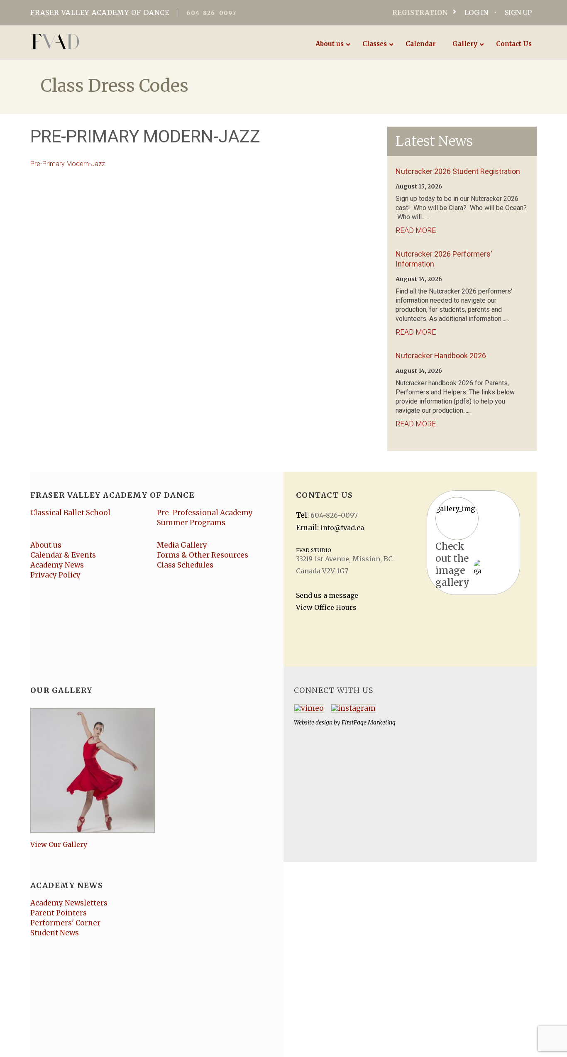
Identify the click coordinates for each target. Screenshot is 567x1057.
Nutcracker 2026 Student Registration (458, 171)
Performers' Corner (65, 922)
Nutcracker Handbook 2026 (441, 355)
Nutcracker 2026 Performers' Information (444, 259)
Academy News (57, 565)
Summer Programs (191, 522)
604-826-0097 (211, 13)
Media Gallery (182, 545)
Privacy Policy (55, 575)
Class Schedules (185, 565)
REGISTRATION (420, 12)
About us (45, 545)
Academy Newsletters (69, 903)
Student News (54, 932)
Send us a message (327, 595)
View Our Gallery (58, 844)
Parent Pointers (58, 913)
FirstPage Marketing (369, 722)
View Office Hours (326, 607)
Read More (416, 230)
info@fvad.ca (342, 528)
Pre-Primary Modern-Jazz (67, 164)
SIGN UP (518, 12)
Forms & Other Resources (202, 555)
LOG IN (476, 12)
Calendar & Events (63, 555)
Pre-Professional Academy (205, 512)
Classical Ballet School (70, 512)
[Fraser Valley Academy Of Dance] (87, 41)
